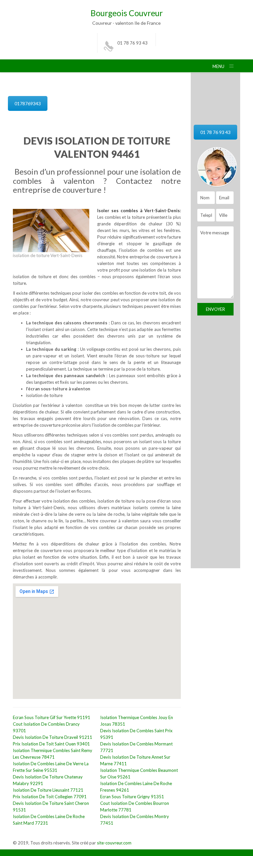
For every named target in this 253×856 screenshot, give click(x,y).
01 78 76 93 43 (132, 43)
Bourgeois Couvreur (127, 13)
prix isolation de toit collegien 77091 (50, 796)
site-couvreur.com (114, 842)
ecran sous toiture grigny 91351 (132, 796)
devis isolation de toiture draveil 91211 (52, 737)
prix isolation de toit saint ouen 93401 (51, 743)
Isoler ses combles (118, 210)
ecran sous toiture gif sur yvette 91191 (51, 717)
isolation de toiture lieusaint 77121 (48, 790)
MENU (218, 66)
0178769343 (27, 103)
